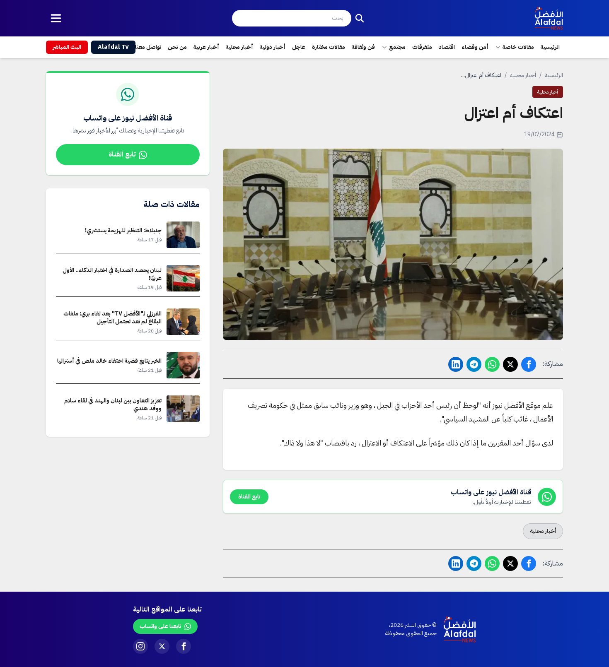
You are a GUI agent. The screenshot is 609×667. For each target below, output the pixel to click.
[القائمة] (56, 18)
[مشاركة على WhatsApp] (492, 364)
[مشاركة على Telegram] (473, 364)
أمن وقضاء (475, 47)
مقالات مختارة (328, 47)
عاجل (298, 47)
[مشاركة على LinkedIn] (455, 364)
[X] (162, 646)
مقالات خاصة (518, 47)
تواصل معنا (148, 47)
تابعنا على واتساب (160, 626)
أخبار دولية (272, 47)
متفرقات (422, 47)
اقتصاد (447, 47)
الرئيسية (550, 47)
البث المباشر (67, 47)
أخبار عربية (206, 47)
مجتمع (397, 47)
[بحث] (359, 18)
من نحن (177, 47)
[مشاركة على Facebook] (528, 364)
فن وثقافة (363, 47)
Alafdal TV (113, 47)
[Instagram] (140, 646)
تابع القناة (122, 154)
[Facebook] (183, 646)
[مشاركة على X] (510, 364)
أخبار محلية (239, 47)
